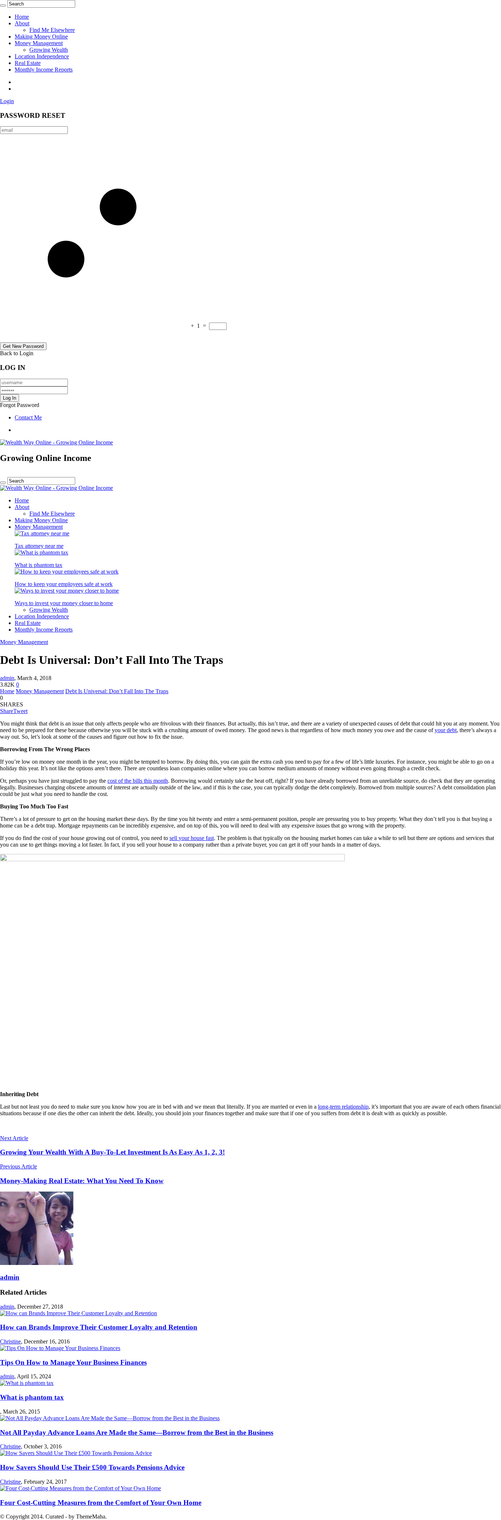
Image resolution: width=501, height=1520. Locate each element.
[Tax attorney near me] (42, 533)
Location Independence (42, 56)
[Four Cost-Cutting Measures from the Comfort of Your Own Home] (80, 1488)
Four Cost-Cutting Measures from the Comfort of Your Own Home (100, 1502)
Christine (10, 1341)
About (22, 23)
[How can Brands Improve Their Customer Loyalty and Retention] (78, 1313)
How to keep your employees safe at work (64, 584)
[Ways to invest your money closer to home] (67, 591)
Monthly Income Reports (44, 69)
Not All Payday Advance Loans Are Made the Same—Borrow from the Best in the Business (136, 1432)
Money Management (39, 43)
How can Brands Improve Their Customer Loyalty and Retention (98, 1327)
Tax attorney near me (39, 546)
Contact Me (28, 417)
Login (7, 101)
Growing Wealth (48, 50)
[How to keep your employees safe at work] (66, 571)
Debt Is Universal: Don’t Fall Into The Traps (116, 691)
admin (7, 678)
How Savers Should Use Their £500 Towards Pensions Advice (92, 1467)
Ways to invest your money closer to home (64, 603)
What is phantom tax (38, 565)
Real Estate (28, 63)
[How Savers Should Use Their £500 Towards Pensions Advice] (76, 1453)
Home (22, 17)
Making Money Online (41, 36)
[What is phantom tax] (41, 552)
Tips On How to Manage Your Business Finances (73, 1362)
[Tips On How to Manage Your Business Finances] (60, 1348)
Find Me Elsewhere (52, 30)
